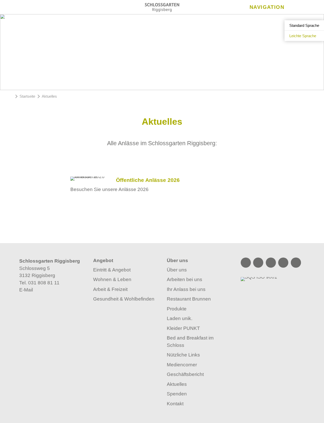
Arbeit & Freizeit (110, 289)
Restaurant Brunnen (189, 299)
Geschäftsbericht (185, 374)
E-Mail (26, 289)
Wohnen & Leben (112, 279)
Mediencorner (182, 364)
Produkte (177, 308)
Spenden (177, 393)
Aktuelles (177, 384)
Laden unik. (179, 318)
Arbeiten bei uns (184, 279)
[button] (162, 233)
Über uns (177, 269)
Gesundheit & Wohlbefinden (123, 299)
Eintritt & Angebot (112, 269)
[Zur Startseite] (162, 7)
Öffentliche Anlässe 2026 (148, 180)
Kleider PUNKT (183, 328)
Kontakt (175, 403)
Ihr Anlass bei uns (186, 289)
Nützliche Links (183, 354)
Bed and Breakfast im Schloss (190, 341)
